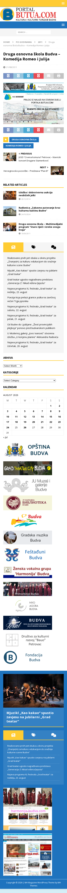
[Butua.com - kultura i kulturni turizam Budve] (28, 19)
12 (25, 416)
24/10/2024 (25, 214)
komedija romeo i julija (18, 145)
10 (7, 416)
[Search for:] (33, 32)
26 (25, 427)
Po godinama (24, 42)
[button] (62, 3)
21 (42, 421)
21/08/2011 (11, 67)
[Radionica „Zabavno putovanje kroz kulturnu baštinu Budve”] (9, 211)
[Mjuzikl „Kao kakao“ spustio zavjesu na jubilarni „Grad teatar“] (33, 691)
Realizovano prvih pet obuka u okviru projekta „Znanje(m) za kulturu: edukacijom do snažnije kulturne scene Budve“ (31, 261)
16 (59, 416)
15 (50, 416)
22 (50, 421)
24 (7, 427)
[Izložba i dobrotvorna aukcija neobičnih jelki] (9, 195)
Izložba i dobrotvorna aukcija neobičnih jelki (36, 194)
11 (16, 416)
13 (33, 416)
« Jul (5, 437)
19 (25, 421)
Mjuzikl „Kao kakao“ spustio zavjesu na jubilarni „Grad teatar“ (30, 717)
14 (42, 416)
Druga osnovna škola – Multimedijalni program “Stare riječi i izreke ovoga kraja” (41, 226)
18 (16, 421)
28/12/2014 (25, 199)
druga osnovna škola (24, 139)
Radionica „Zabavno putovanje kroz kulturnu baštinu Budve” (39, 209)
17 (7, 421)
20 (33, 421)
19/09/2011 (25, 233)
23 (59, 421)
